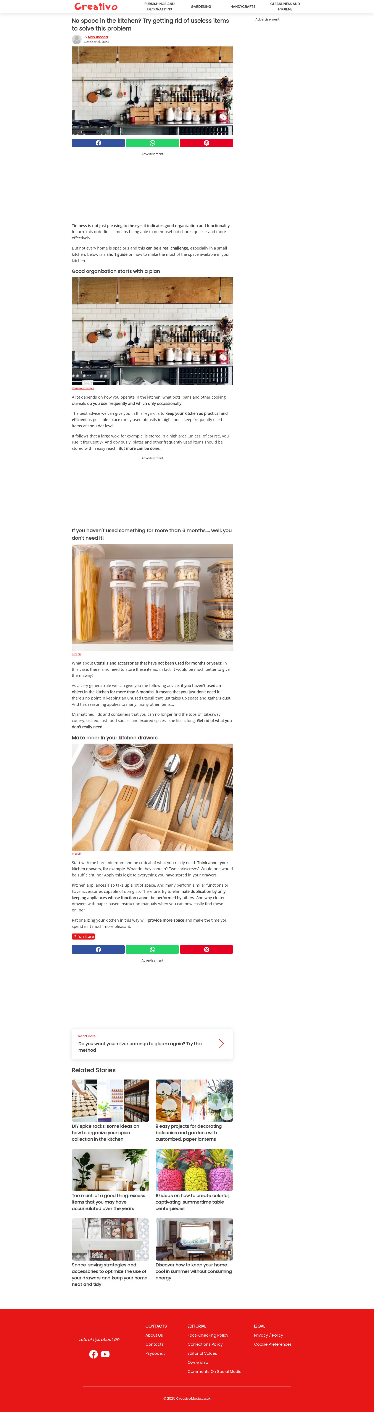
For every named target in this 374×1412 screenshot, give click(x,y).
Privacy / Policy (268, 1335)
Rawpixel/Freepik (83, 388)
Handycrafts (243, 6)
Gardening (201, 6)
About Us (154, 1335)
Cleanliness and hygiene (285, 6)
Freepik (76, 654)
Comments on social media (215, 1371)
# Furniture (83, 936)
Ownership (198, 1362)
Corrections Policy (205, 1344)
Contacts (154, 1344)
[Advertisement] (152, 186)
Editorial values (202, 1353)
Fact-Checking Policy (208, 1335)
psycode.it (155, 1353)
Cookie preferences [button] (273, 1344)
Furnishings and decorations (159, 6)
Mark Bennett (98, 37)
